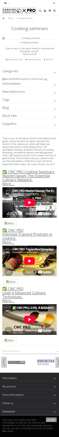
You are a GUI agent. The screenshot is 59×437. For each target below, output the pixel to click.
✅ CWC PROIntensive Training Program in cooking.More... (27, 236)
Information (11, 83)
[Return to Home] (3, 18)
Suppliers (9, 124)
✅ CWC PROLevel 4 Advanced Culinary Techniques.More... (24, 294)
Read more (29, 54)
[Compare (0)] (54, 3)
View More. (8, 431)
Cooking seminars (29, 42)
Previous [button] (4, 362)
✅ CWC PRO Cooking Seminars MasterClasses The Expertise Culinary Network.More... (28, 177)
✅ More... (9, 223)
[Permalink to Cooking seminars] (29, 38)
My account (9, 386)
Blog (5, 108)
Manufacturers (13, 91)
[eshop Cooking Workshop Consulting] (19, 11)
